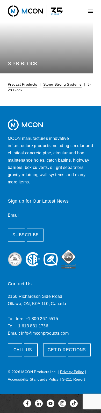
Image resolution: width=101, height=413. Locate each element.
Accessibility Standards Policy (33, 379)
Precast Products (22, 84)
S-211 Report (73, 379)
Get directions (67, 350)
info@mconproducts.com (44, 333)
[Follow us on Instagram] (62, 403)
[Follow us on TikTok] (74, 403)
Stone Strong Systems (62, 84)
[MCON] (25, 10)
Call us (22, 350)
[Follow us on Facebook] (27, 403)
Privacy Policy (72, 372)
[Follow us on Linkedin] (39, 403)
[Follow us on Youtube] (50, 403)
